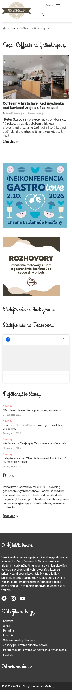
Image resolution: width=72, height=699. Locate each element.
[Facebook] (6, 600)
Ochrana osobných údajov (19, 640)
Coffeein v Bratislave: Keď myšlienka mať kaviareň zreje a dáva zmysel (33, 105)
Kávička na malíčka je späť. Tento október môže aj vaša (34, 443)
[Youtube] (24, 600)
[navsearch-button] (42, 15)
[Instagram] (15, 600)
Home (11, 28)
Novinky (7, 406)
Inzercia (8, 635)
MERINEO (60, 686)
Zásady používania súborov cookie (25, 645)
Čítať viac (9, 141)
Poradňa (8, 630)
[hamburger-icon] (57, 6)
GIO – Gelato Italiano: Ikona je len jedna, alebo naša (32, 410)
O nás (6, 626)
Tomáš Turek (13, 113)
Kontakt (8, 621)
